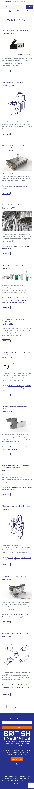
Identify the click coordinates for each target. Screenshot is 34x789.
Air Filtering (12, 298)
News (20, 778)
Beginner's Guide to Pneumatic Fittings (15, 633)
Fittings (4, 687)
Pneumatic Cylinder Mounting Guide (14, 576)
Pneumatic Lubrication (16, 302)
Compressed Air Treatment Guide (13, 265)
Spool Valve (10, 489)
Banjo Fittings (12, 685)
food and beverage (14, 246)
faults (10, 447)
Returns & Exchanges (20, 776)
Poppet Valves (12, 487)
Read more (6, 70)
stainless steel (6, 249)
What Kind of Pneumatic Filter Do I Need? (16, 506)
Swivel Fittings (19, 687)
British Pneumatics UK (19, 781)
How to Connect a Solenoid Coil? (13, 83)
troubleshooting (12, 449)
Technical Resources (18, 11)
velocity (4, 390)
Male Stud (10, 687)
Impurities (5, 302)
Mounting (21, 614)
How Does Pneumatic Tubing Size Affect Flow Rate (16, 353)
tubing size (23, 388)
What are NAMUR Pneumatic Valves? (15, 30)
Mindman (17, 557)
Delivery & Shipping (8, 776)
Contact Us (17, 759)
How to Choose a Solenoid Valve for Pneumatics (14, 320)
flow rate (21, 385)
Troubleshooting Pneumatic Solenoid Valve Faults (16, 407)
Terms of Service (14, 778)
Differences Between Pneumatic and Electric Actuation (14, 147)
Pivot (26, 614)
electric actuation (13, 186)
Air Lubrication (21, 298)
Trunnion (25, 617)
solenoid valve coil (18, 447)
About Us (26, 778)
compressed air (13, 385)
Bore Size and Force (24, 685)
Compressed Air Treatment (17, 300)
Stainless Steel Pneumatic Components (15, 205)
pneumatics (25, 246)
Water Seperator (11, 560)
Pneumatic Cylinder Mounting (11, 617)
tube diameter (14, 388)
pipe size (28, 385)
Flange (15, 614)
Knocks (10, 557)
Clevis (10, 614)
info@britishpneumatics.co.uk (17, 754)
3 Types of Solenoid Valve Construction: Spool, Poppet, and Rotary (15, 466)
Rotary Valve (22, 487)
